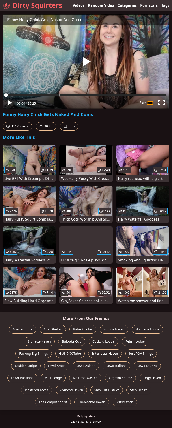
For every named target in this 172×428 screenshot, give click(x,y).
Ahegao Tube (22, 329)
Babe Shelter (82, 329)
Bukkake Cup (71, 341)
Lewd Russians (22, 378)
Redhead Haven (71, 390)
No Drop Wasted (85, 378)
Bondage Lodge (147, 329)
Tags (165, 5)
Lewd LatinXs (147, 365)
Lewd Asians (86, 365)
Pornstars (149, 5)
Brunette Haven (39, 341)
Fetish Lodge (135, 341)
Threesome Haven (91, 402)
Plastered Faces (36, 390)
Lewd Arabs (56, 365)
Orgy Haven (152, 378)
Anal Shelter (53, 329)
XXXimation (124, 402)
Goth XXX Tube (70, 353)
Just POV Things (141, 353)
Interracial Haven (105, 353)
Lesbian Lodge (26, 365)
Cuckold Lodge (103, 341)
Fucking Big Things (33, 353)
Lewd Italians (116, 365)
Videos (78, 5)
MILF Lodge (53, 378)
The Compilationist (53, 402)
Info (71, 126)
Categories (127, 5)
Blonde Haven (114, 329)
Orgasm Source (120, 378)
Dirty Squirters (37, 5)
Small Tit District (106, 390)
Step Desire (138, 390)
